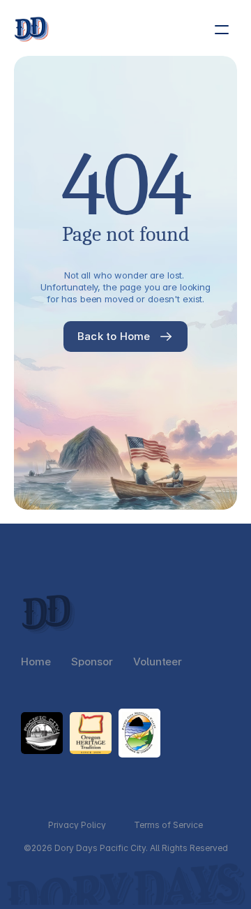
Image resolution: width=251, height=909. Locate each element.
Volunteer (157, 661)
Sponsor (91, 661)
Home (35, 661)
